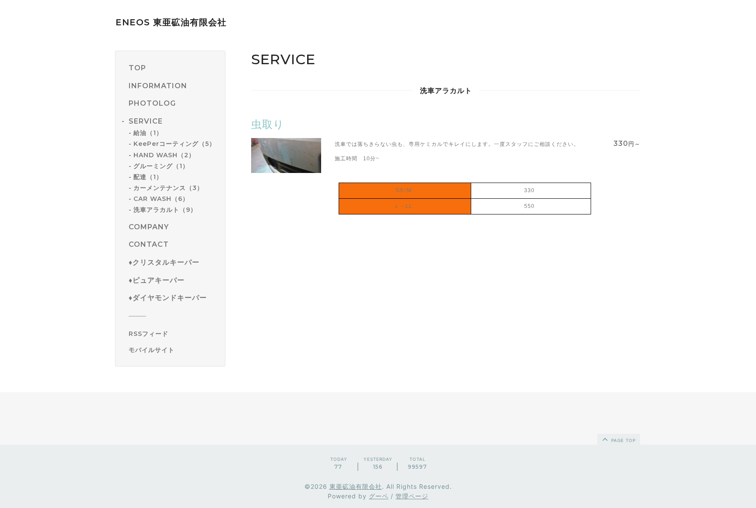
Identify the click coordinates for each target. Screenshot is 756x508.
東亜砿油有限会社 (355, 486)
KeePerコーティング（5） (174, 144)
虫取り (267, 124)
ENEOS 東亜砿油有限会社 (171, 22)
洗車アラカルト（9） (165, 210)
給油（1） (148, 133)
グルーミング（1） (161, 166)
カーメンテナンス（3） (168, 188)
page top (622, 440)
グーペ (378, 496)
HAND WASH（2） (164, 155)
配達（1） (148, 177)
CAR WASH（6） (161, 199)
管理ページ (412, 496)
